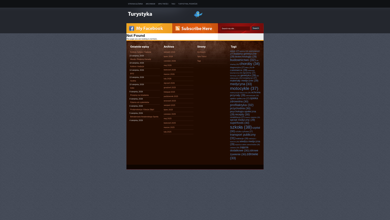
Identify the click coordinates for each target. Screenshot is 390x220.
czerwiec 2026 (170, 61)
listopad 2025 (169, 92)
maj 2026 (168, 65)
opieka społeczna (239, 98)
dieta (248, 67)
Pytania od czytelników (139, 102)
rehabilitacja (237, 117)
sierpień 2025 (169, 105)
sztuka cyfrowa (244, 131)
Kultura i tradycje (137, 66)
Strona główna (135, 4)
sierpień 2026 (169, 52)
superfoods (239, 122)
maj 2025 (168, 118)
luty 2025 (167, 132)
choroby (249, 64)
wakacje (242, 138)
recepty (242, 114)
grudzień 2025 (170, 87)
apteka (244, 51)
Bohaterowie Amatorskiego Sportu (144, 117)
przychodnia (240, 108)
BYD (132, 74)
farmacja (235, 76)
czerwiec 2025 (170, 114)
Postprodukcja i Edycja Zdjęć (142, 109)
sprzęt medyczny (242, 119)
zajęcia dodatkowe (239, 149)
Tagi (173, 4)
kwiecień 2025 (170, 123)
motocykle (244, 88)
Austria (133, 81)
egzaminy (249, 73)
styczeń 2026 (169, 83)
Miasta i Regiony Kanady (140, 59)
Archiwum (150, 4)
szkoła (241, 127)
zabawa (234, 147)
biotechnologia (246, 56)
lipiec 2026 (168, 56)
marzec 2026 (169, 74)
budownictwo (243, 60)
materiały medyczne (244, 80)
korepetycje (250, 78)
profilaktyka (242, 105)
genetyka (248, 75)
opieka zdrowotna (244, 100)
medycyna (241, 84)
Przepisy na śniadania (139, 95)
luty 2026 (167, 79)
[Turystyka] (158, 14)
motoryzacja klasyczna (240, 93)
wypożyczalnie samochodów (247, 144)
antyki (234, 51)
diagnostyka (237, 67)
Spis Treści (163, 4)
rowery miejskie (252, 117)
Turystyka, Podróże (187, 4)
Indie (132, 88)
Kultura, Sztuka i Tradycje (140, 52)
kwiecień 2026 (170, 70)
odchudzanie (252, 95)
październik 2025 (171, 96)
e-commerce (242, 69)
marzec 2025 (169, 127)
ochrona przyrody (245, 94)
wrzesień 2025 (170, 101)
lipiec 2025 (168, 110)
